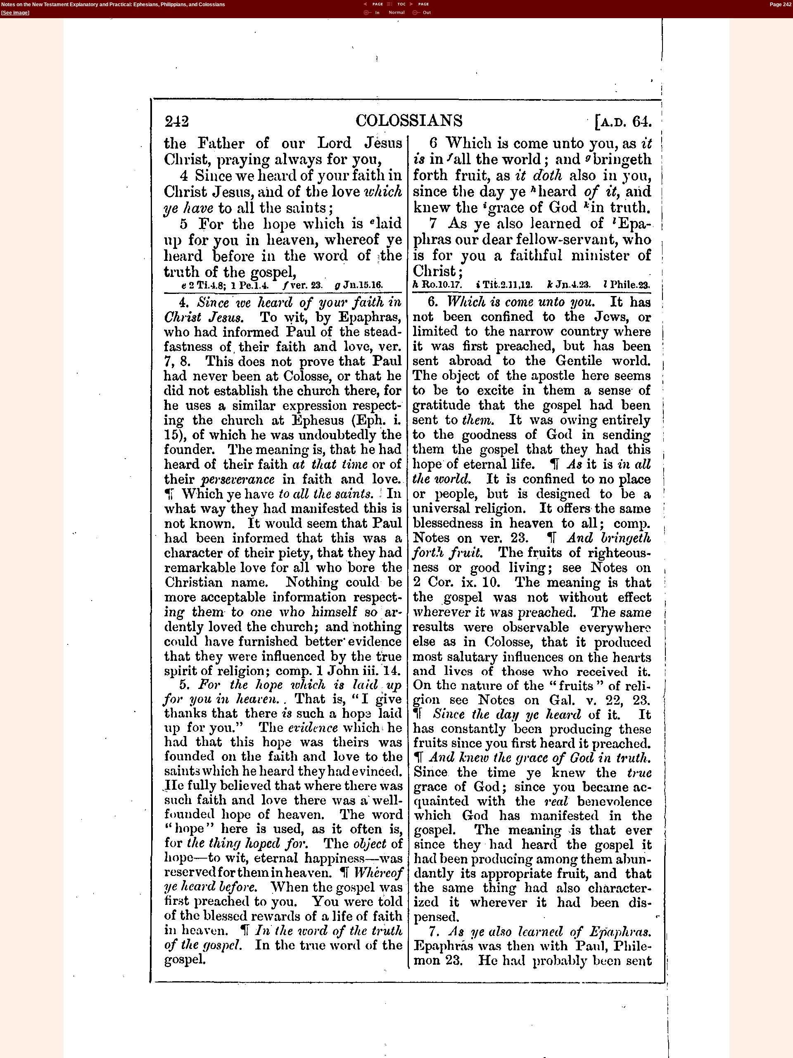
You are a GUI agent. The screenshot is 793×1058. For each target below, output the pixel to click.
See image (15, 13)
